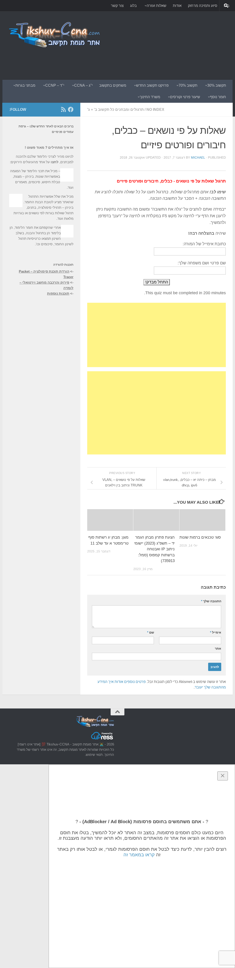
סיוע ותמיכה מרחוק (202, 6)
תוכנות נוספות (58, 293)
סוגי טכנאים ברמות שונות (200, 537)
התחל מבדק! (156, 282)
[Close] (222, 775)
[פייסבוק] (70, 109)
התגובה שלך (211, 601)
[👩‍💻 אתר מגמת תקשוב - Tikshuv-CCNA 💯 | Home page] (55, 34)
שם (150, 632)
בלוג (133, 6)
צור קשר (117, 6)
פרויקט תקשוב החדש (152, 85)
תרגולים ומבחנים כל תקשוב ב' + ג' (115, 109)
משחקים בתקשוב (112, 85)
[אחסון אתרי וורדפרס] (102, 739)
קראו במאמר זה (139, 854)
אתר (218, 648)
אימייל (215, 632)
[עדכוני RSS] (63, 109)
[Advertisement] (142, 61)
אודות (177, 6)
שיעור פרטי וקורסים (185, 97)
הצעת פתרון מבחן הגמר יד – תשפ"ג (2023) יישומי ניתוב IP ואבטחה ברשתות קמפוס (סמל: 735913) (154, 549)
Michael (198, 157)
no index (155, 109)
